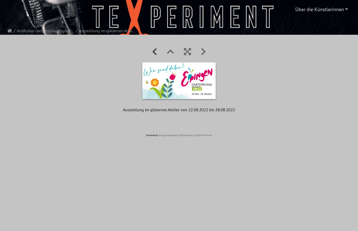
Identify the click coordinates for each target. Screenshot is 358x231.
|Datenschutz (186, 135)
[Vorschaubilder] (170, 52)
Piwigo (162, 135)
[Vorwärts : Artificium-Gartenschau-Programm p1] (203, 52)
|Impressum (173, 135)
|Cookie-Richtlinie (203, 135)
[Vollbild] (187, 52)
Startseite (9, 31)
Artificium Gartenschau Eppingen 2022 (45, 31)
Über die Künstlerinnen (319, 9)
